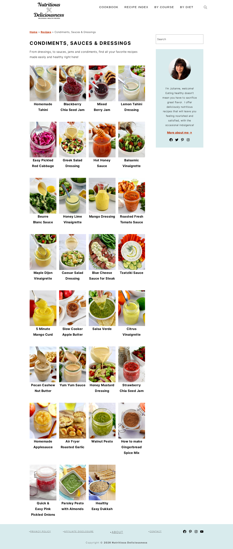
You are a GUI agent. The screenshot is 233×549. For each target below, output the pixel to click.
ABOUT (117, 532)
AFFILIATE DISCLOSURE (79, 531)
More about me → (179, 132)
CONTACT (156, 531)
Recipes (46, 32)
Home (33, 32)
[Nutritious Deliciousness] (49, 19)
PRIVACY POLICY (40, 531)
